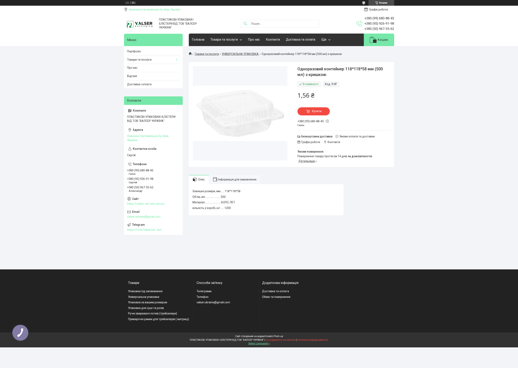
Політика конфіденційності (312, 339)
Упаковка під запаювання (145, 291)
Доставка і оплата (139, 84)
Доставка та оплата (300, 39)
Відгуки (132, 76)
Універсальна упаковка (143, 296)
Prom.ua (278, 336)
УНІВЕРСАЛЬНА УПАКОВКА (240, 54)
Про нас (254, 39)
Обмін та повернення (276, 296)
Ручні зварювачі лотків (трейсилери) (152, 313)
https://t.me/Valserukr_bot (144, 229)
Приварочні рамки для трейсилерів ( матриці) (158, 319)
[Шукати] (245, 24)
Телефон (202, 296)
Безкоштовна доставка (316, 136)
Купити (317, 111)
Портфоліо (134, 51)
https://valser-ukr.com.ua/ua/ (146, 203)
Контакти (273, 39)
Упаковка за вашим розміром (147, 302)
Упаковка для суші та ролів (146, 308)
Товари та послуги (224, 39)
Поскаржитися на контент (280, 339)
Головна (198, 39)
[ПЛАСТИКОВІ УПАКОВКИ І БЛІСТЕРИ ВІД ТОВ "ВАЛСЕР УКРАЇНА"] (140, 24)
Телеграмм (203, 291)
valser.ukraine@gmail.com (144, 216)
